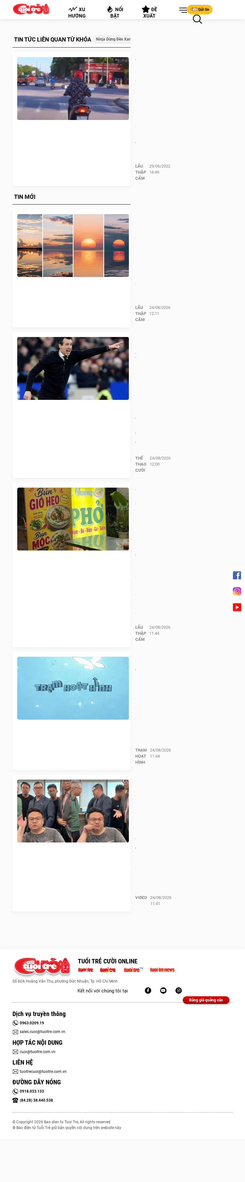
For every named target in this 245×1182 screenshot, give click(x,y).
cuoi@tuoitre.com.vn (38, 1052)
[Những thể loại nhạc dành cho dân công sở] (73, 688)
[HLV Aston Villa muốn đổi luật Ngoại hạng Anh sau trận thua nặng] (73, 368)
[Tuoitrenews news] (162, 969)
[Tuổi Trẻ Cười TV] (163, 990)
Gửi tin (203, 9)
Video (141, 897)
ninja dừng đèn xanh (114, 39)
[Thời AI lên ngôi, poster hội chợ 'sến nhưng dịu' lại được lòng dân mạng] (73, 519)
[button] (182, 10)
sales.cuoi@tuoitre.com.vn (42, 1031)
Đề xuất (150, 13)
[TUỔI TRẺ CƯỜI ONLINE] (41, 967)
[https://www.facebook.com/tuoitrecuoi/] (148, 990)
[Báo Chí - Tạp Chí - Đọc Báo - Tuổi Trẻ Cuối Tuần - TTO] (110, 969)
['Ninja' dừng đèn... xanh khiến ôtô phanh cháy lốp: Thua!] (73, 88)
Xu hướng (76, 13)
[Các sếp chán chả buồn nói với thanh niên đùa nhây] (73, 811)
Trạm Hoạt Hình (141, 756)
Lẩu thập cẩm (140, 172)
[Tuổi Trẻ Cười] (178, 990)
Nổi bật (116, 13)
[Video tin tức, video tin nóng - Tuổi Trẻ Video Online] (136, 969)
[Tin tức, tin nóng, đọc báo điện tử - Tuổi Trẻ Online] (87, 969)
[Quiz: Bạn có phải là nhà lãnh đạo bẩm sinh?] (73, 245)
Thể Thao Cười (140, 464)
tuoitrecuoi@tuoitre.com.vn (43, 1071)
